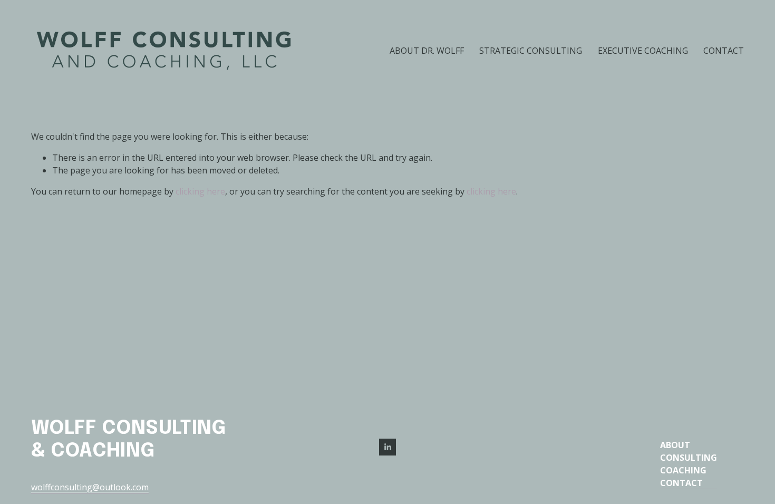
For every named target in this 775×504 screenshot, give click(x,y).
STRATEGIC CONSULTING (530, 50)
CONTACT (723, 50)
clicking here (200, 191)
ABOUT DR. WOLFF (427, 50)
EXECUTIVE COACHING (643, 50)
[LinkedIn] (387, 447)
